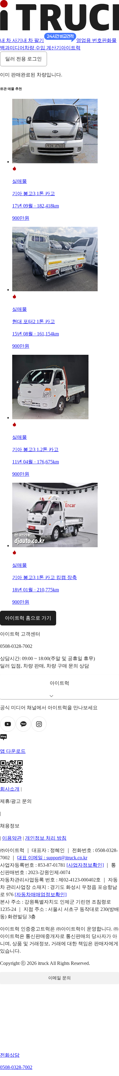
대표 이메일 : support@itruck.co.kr (52, 857)
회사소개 (10, 789)
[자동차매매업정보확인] (41, 894)
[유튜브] (8, 730)
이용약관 (12, 838)
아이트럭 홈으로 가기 (28, 618)
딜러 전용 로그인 (23, 58)
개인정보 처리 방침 (46, 838)
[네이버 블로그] (59, 738)
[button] (59, 687)
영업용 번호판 (91, 40)
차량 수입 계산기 (42, 47)
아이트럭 (71, 47)
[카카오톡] (23, 730)
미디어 (17, 47)
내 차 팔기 (33, 40)
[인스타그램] (39, 730)
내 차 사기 (11, 40)
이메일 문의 (59, 978)
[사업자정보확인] (85, 865)
